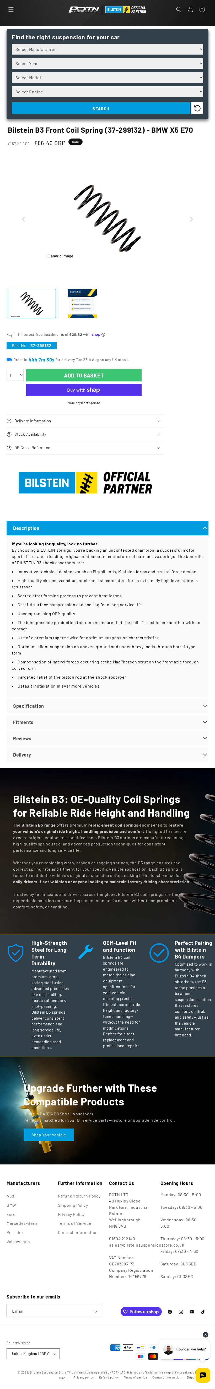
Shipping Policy (73, 1204)
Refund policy (109, 1377)
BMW (11, 1204)
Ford (11, 1214)
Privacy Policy (71, 1214)
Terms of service (135, 1377)
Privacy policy (84, 1377)
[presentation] (23, 219)
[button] (11, 9)
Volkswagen (18, 1241)
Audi (11, 1195)
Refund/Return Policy (79, 1195)
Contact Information (78, 1232)
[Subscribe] (95, 1311)
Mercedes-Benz (22, 1223)
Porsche (15, 1232)
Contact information (166, 1377)
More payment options (84, 403)
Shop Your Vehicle (48, 1134)
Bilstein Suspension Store (48, 1372)
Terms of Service (75, 1223)
